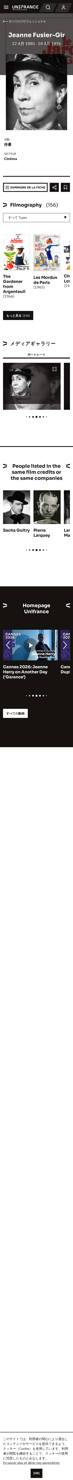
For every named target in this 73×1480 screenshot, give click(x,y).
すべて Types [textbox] (17, 217)
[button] (55, 369)
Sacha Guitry (16, 530)
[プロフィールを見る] (63, 7)
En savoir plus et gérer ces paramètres (31, 1463)
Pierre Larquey (41, 533)
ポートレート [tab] (36, 354)
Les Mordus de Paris (45, 280)
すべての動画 (15, 713)
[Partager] (54, 187)
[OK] (36, 1473)
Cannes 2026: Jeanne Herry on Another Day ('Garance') (25, 672)
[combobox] (36, 217)
